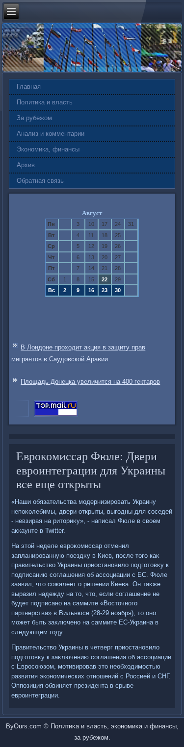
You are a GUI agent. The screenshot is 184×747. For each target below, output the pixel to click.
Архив (26, 165)
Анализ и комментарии (50, 133)
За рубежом (34, 118)
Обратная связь (40, 180)
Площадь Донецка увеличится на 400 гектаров (90, 381)
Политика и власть (45, 102)
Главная (29, 86)
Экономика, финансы (48, 149)
